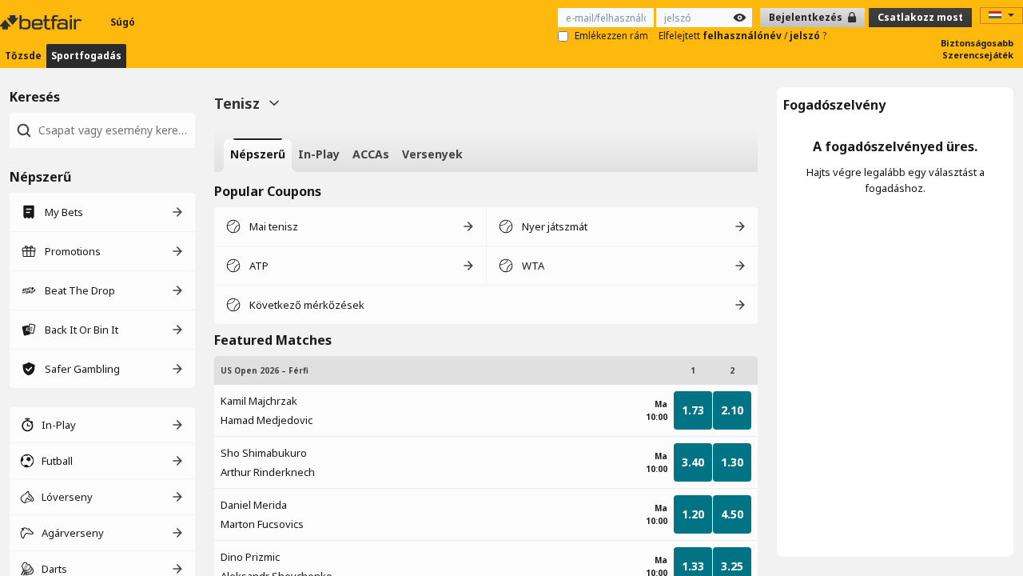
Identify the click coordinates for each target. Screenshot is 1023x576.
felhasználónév (743, 35)
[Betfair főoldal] (42, 22)
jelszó (806, 35)
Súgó (122, 22)
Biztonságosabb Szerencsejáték (977, 49)
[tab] (258, 155)
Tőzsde (23, 55)
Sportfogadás (86, 55)
